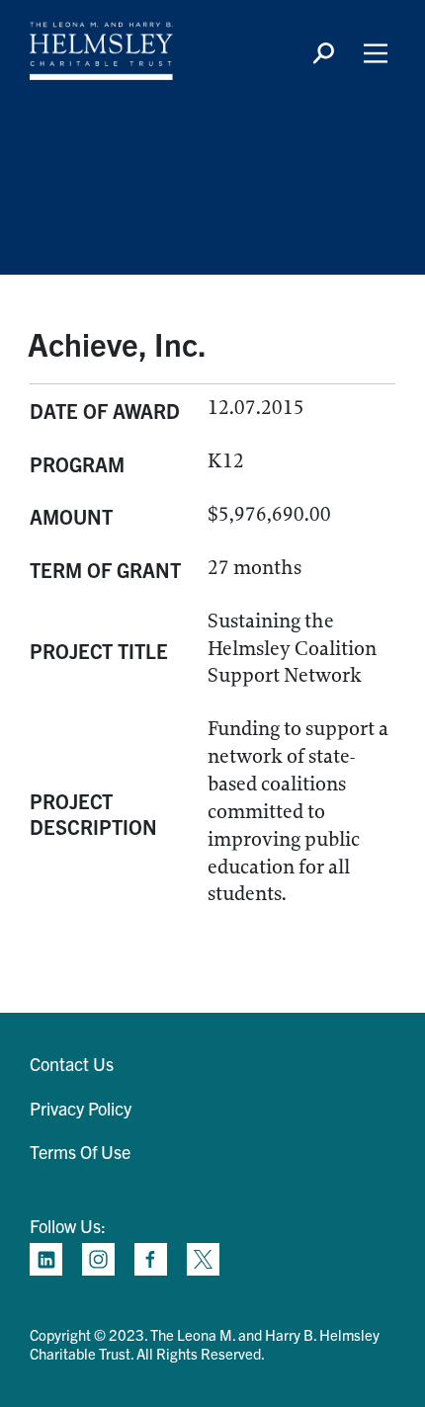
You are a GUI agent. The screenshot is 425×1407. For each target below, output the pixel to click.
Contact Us (72, 1063)
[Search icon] (323, 53)
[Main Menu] (375, 53)
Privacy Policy (80, 1108)
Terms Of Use (80, 1151)
